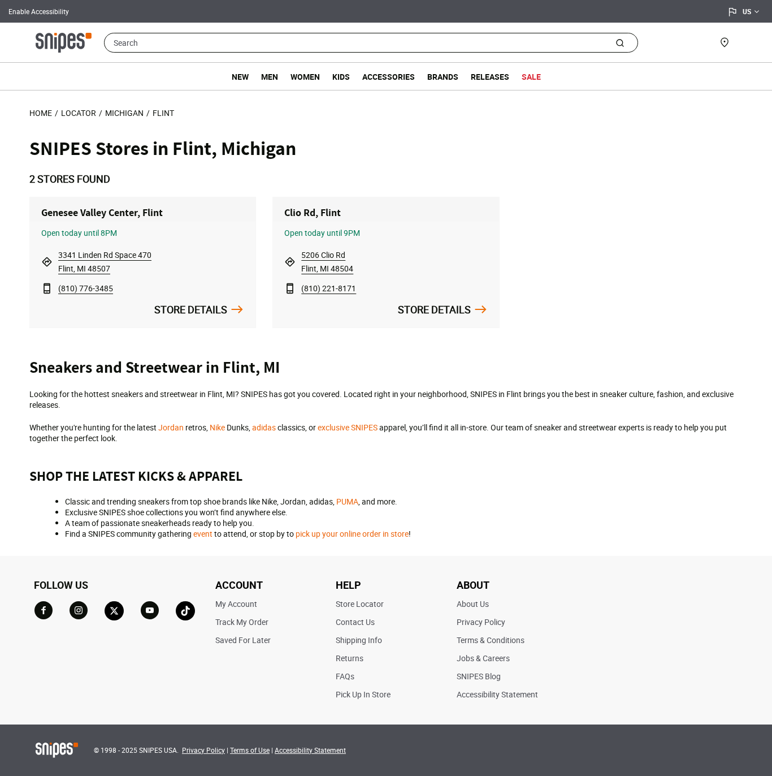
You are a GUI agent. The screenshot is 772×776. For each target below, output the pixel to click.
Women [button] (305, 76)
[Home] (64, 41)
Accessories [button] (388, 76)
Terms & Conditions (490, 640)
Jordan (171, 427)
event (202, 533)
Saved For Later (243, 640)
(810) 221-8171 (328, 288)
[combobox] (371, 43)
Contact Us (355, 622)
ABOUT (473, 585)
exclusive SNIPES (348, 427)
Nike (217, 427)
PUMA (347, 501)
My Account (236, 603)
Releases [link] (490, 76)
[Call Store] (47, 288)
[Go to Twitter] (114, 610)
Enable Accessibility (38, 11)
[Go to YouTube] (150, 610)
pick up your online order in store (352, 533)
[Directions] (47, 262)
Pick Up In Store (363, 694)
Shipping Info (359, 640)
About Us (473, 603)
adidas (264, 427)
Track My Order (241, 622)
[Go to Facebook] (43, 610)
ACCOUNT (239, 585)
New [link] (240, 76)
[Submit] (619, 42)
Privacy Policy (481, 622)
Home (40, 112)
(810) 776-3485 (85, 288)
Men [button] (269, 76)
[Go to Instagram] (79, 610)
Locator (78, 112)
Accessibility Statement (497, 694)
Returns (349, 658)
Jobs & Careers (483, 658)
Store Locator (360, 603)
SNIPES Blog (479, 676)
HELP (348, 585)
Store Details (190, 309)
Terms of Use (250, 750)
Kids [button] (341, 76)
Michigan (124, 112)
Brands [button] (442, 76)
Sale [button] (531, 76)
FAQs (345, 676)
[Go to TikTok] (185, 610)
